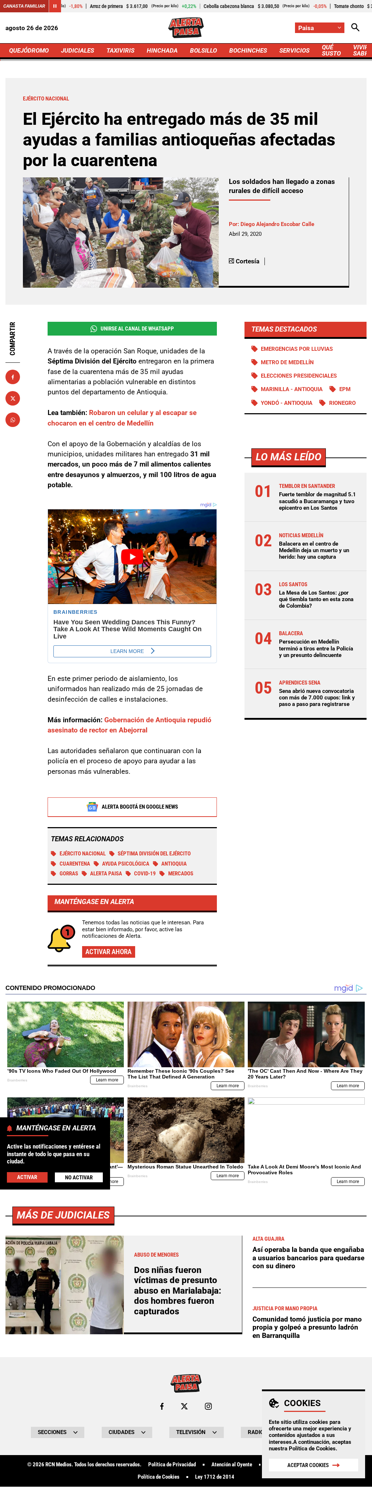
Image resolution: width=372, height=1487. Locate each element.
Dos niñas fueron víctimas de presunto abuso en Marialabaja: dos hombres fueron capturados (177, 1290)
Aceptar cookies (308, 1465)
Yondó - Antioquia (286, 403)
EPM (345, 389)
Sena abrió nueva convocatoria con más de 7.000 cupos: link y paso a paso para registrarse (317, 697)
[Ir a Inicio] (185, 27)
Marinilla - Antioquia (292, 389)
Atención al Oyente (231, 1464)
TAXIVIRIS (120, 50)
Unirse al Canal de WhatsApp (137, 328)
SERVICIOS (294, 50)
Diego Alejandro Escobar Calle (277, 224)
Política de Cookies (312, 1448)
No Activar (79, 1177)
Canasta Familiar (24, 6)
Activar (27, 1177)
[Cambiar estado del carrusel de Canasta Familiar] (55, 6)
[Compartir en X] (12, 398)
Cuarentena (75, 863)
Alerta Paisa (106, 873)
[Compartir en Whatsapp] (12, 419)
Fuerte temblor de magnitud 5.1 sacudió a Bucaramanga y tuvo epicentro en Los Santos (317, 501)
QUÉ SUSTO (331, 50)
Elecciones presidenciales (299, 376)
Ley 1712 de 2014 (214, 1477)
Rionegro (342, 403)
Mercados (180, 873)
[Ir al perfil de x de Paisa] (184, 1406)
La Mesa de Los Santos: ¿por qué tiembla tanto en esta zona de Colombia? (316, 599)
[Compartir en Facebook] (12, 377)
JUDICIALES (77, 50)
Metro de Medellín (287, 362)
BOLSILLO (203, 50)
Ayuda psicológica (125, 863)
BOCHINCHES (248, 50)
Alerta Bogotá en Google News (140, 807)
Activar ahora (108, 952)
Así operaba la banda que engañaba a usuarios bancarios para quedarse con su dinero (308, 1257)
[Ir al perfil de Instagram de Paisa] (208, 1406)
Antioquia (174, 863)
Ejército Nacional (83, 853)
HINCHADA (162, 50)
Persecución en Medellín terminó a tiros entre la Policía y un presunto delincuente (316, 648)
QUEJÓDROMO (29, 50)
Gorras (69, 873)
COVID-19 (145, 873)
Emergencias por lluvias (297, 349)
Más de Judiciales (63, 1215)
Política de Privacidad (172, 1464)
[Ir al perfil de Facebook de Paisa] (161, 1406)
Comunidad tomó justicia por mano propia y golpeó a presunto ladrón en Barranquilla (307, 1327)
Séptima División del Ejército (154, 853)
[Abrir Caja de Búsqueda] (355, 27)
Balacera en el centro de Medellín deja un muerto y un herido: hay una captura (314, 550)
